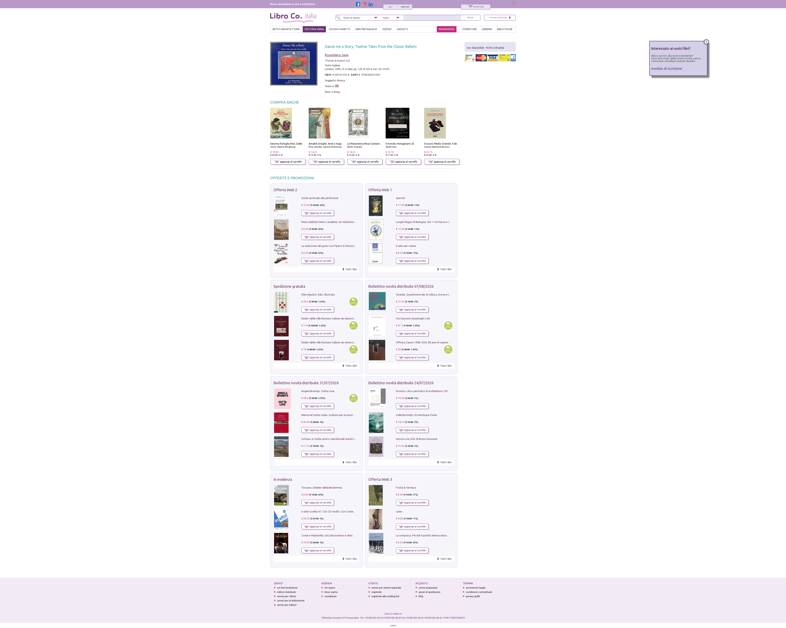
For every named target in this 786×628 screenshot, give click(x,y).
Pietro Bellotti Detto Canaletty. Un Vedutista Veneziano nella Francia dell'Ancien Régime (353, 221)
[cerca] (470, 17)
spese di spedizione (429, 592)
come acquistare (428, 587)
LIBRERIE (487, 29)
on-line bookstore (287, 587)
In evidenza (282, 479)
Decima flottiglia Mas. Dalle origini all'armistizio (298, 143)
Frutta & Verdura (406, 487)
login (390, 7)
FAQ (421, 596)
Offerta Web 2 (285, 190)
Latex (399, 511)
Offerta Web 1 (380, 190)
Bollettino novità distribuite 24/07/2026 (401, 383)
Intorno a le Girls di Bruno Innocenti (416, 438)
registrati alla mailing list (385, 596)
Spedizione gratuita (289, 286)
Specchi (400, 198)
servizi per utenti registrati (386, 587)
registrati (405, 7)
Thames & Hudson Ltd (337, 60)
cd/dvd (387, 29)
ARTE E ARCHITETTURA (286, 29)
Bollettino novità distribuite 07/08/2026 (401, 286)
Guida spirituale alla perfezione (319, 198)
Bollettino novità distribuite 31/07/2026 (306, 383)
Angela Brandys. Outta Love (317, 391)
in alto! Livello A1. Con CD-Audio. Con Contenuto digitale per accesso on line (346, 511)
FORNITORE (470, 29)
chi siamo (329, 587)
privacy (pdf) (473, 596)
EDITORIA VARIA (314, 29)
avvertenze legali (475, 587)
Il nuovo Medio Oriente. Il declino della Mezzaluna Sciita (456, 143)
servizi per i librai (286, 596)
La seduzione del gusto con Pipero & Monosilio (329, 245)
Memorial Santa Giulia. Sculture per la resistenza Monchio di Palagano (342, 414)
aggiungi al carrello (290, 161)
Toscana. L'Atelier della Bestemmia (321, 487)
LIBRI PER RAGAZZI (366, 29)
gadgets (402, 29)
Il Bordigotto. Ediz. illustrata (318, 294)
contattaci (330, 596)
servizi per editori (287, 604)
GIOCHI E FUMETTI (339, 29)
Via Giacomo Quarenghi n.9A (413, 318)
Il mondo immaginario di (400, 143)
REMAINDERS (446, 29)
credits (393, 625)
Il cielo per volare (406, 245)
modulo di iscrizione (666, 68)
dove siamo (331, 592)
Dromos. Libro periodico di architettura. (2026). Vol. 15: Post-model (435, 391)
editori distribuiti (286, 592)
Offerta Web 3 (380, 479)
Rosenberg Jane (336, 55)
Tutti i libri (351, 269)
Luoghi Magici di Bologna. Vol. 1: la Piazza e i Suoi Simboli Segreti (435, 221)
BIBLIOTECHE (505, 29)
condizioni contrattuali (479, 592)
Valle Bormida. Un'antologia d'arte (416, 414)
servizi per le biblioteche (291, 600)
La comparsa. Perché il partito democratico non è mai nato (430, 535)
